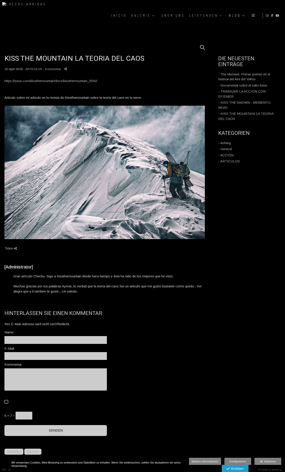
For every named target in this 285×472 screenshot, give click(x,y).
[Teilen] (65, 69)
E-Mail (9, 348)
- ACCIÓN (226, 155)
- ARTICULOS (229, 161)
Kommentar (13, 364)
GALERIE (141, 15)
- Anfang (224, 143)
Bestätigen (237, 468)
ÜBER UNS (173, 15)
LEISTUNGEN (203, 15)
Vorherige (14, 452)
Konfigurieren (238, 461)
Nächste (33, 452)
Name (8, 332)
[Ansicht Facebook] (273, 15)
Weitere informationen (205, 461)
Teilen (9, 248)
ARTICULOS (33, 69)
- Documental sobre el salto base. (243, 85)
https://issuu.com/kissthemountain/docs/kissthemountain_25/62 (50, 81)
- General (225, 149)
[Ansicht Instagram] (268, 15)
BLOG (235, 15)
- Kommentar (52, 69)
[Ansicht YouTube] (278, 15)
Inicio (119, 15)
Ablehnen (269, 461)
